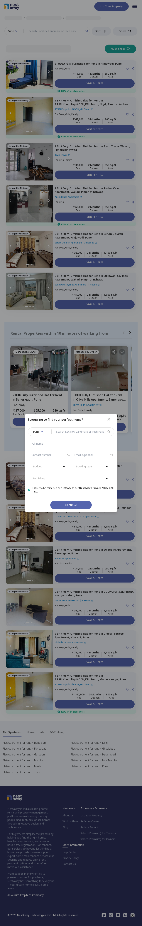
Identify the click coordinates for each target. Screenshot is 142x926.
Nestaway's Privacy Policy (93, 488)
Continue (71, 505)
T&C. (35, 491)
